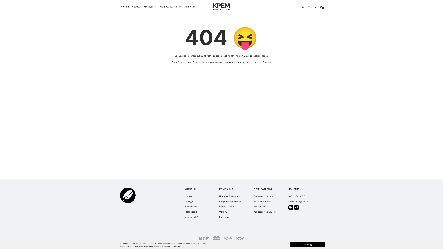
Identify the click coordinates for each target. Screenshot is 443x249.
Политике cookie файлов (173, 246)
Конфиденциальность (230, 201)
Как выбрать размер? (265, 212)
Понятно (307, 244)
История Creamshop (229, 196)
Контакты (190, 7)
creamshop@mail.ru (298, 201)
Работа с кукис (226, 206)
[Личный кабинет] (309, 6)
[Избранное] (315, 6)
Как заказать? (261, 206)
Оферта (223, 212)
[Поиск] (303, 6)
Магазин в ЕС (191, 217)
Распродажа (166, 7)
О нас (179, 7)
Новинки (124, 7)
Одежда (136, 7)
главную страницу (221, 62)
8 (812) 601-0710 (296, 196)
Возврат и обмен (262, 201)
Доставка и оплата (263, 196)
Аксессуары (150, 7)
